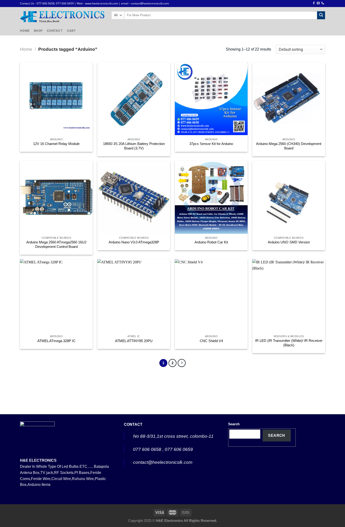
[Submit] (321, 15)
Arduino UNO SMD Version (289, 242)
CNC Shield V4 (211, 341)
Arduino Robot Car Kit (211, 242)
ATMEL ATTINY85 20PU (134, 341)
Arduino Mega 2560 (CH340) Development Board (288, 146)
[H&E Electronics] (62, 16)
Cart (71, 30)
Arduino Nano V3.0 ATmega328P (134, 242)
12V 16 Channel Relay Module (56, 144)
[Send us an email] (318, 3)
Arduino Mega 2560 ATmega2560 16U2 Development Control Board (56, 244)
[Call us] (322, 3)
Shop (38, 30)
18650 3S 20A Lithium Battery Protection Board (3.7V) (134, 146)
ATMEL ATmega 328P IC (56, 341)
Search (234, 424)
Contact (55, 30)
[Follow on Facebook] (313, 3)
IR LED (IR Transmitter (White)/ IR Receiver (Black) (288, 343)
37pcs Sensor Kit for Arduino (211, 144)
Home (25, 30)
